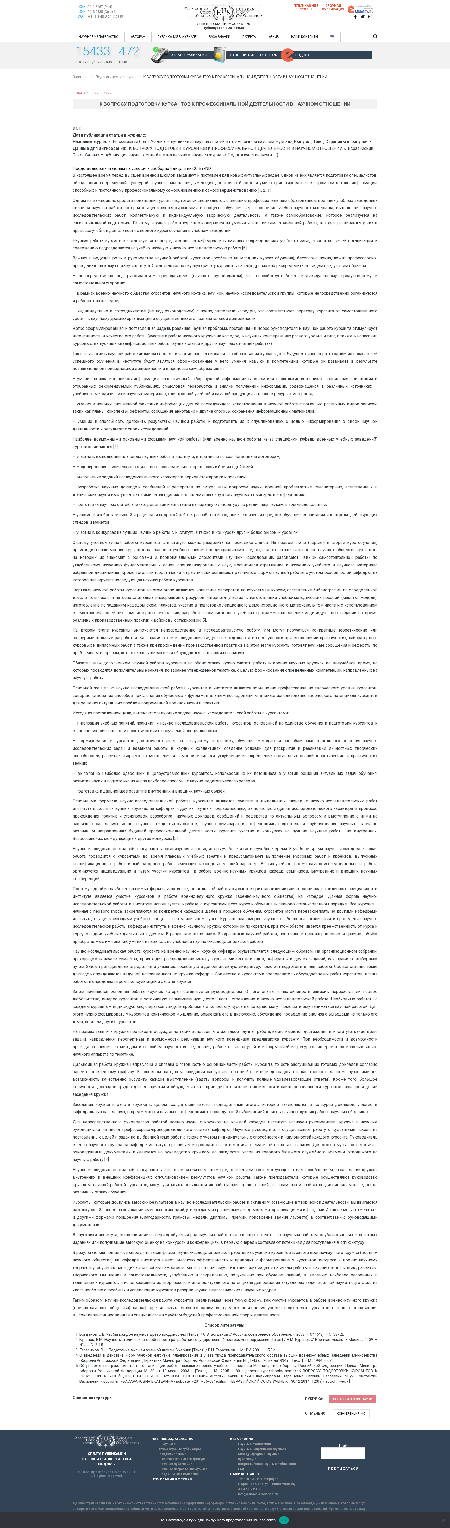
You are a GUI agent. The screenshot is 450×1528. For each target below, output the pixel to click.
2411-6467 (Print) (100, 7)
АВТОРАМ (138, 37)
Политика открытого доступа (182, 1459)
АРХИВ (274, 37)
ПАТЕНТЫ (249, 37)
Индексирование (172, 1454)
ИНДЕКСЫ (303, 55)
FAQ (241, 1469)
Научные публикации (175, 1464)
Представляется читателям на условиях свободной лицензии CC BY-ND (142, 168)
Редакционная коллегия (178, 1474)
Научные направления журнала (183, 1469)
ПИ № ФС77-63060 (236, 24)
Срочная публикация (333, 7)
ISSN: (82, 6)
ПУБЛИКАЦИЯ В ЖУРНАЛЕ (177, 37)
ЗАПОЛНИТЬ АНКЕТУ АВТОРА (253, 55)
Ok (284, 1520)
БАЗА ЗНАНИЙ (219, 37)
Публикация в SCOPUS (306, 7)
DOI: (81, 16)
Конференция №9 (351, 1413)
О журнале (167, 1444)
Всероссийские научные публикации (267, 1464)
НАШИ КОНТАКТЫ (304, 37)
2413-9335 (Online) (101, 12)
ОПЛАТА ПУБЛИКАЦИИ (189, 55)
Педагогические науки (92, 93)
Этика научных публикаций (180, 1449)
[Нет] (443, 1520)
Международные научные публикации (259, 1456)
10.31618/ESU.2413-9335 (104, 16)
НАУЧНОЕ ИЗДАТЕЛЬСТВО (98, 37)
